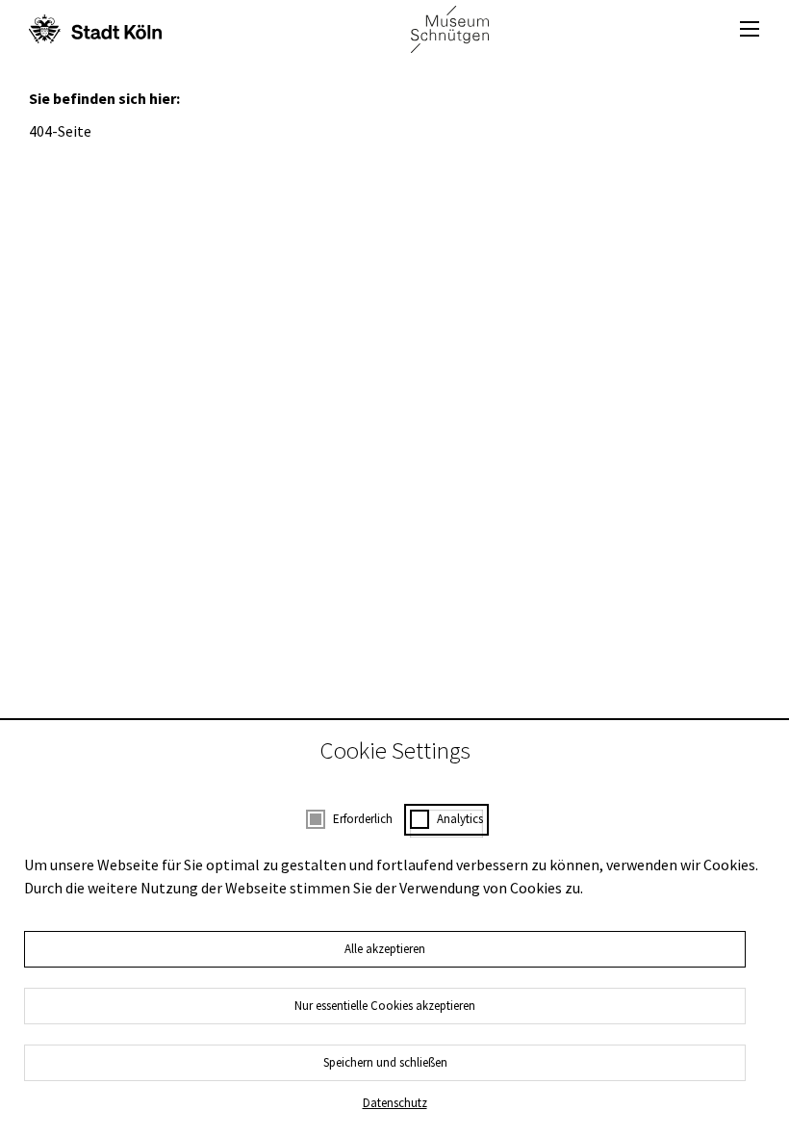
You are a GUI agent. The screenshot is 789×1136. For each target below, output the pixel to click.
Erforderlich (363, 819)
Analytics (460, 819)
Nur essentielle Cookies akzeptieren (384, 1005)
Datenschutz (395, 1103)
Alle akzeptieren (384, 949)
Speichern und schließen (385, 1062)
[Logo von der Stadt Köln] (95, 29)
